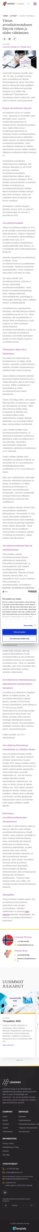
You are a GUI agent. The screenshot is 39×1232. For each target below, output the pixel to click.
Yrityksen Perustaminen (28, 1128)
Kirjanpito (22, 1117)
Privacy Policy (8, 1143)
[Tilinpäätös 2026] (17, 1003)
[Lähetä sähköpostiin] (10, 39)
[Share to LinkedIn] (4, 39)
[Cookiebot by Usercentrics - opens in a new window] (28, 591)
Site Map (6, 1155)
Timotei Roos (25, 47)
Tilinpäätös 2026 (11, 1021)
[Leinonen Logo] (8, 3)
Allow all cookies (19, 632)
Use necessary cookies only (19, 638)
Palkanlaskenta (24, 1120)
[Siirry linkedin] (5, 1192)
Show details (28, 625)
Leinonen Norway (9, 47)
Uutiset (13, 16)
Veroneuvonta (24, 1132)
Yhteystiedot (7, 1132)
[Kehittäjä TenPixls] (19, 1228)
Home (5, 16)
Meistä (5, 1120)
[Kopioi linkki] (14, 39)
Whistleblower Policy (10, 1147)
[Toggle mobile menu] (35, 4)
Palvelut (5, 1124)
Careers (5, 1151)
